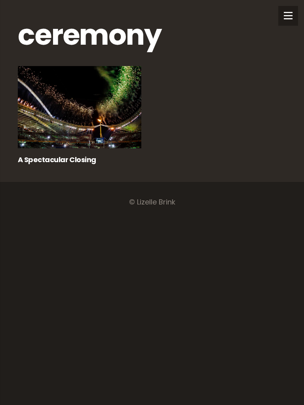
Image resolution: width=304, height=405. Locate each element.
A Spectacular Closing (57, 160)
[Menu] (288, 16)
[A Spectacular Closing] (79, 107)
